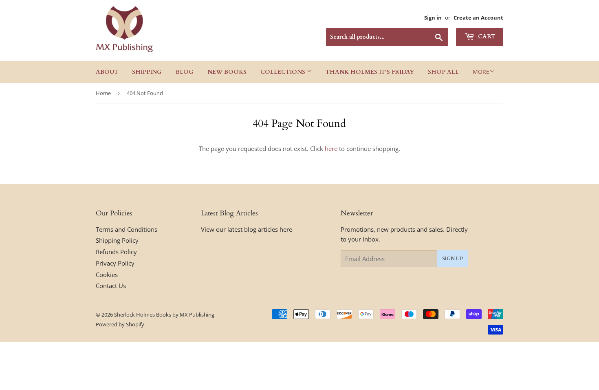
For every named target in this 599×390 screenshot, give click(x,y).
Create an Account (478, 17)
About (107, 72)
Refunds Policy (116, 252)
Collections (283, 72)
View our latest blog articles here (246, 229)
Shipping (147, 72)
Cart (485, 36)
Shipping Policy (117, 240)
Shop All (443, 72)
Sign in (433, 17)
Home (103, 93)
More (481, 71)
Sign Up (452, 258)
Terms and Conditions (126, 229)
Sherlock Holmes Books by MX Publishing (164, 314)
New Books (227, 72)
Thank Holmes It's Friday (370, 72)
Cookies (107, 274)
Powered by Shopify (120, 324)
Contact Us (111, 285)
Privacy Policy (115, 263)
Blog (185, 72)
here (331, 148)
